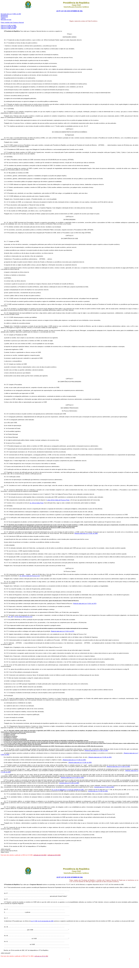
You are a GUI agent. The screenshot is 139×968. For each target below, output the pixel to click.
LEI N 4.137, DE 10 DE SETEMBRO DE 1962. (69, 11)
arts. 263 (10, 616)
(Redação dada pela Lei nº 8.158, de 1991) (96, 750)
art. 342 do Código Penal (36, 503)
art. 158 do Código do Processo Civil (30, 575)
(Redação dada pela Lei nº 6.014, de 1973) (84, 603)
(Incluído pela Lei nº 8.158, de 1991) (69, 783)
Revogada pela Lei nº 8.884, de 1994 (11, 14)
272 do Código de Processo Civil (23, 616)
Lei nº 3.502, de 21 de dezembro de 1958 (42, 921)
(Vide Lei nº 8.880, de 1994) (8, 28)
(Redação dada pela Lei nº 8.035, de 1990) (86, 533)
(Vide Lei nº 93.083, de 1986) (9, 27)
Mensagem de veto (6, 19)
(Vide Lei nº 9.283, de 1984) (8, 25)
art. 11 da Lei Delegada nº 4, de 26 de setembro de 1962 (68, 789)
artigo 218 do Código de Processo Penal (58, 500)
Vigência (3, 18)
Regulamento (4, 15)
